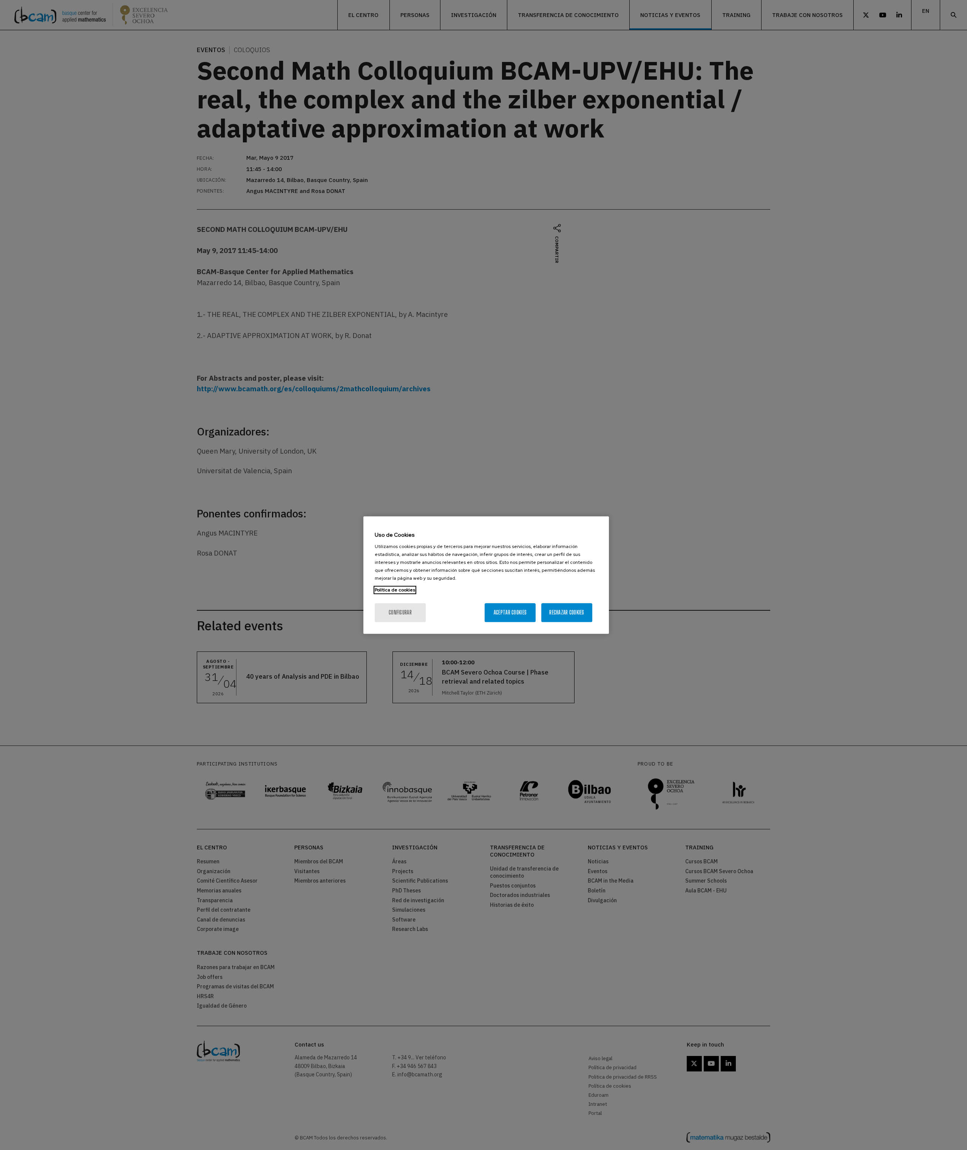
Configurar (400, 612)
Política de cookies (395, 590)
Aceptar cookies (510, 612)
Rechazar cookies (566, 612)
